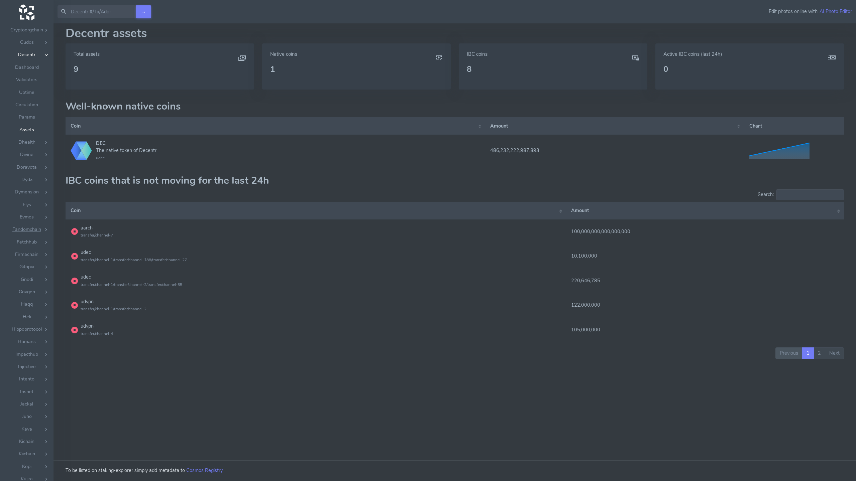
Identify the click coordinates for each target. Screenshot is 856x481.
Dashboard (27, 67)
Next (834, 353)
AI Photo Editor (836, 11)
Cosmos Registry (204, 470)
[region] (27, 252)
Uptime (26, 92)
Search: (766, 194)
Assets (26, 130)
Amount (499, 126)
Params (27, 117)
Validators (26, 79)
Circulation (26, 105)
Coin (76, 126)
